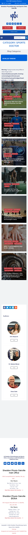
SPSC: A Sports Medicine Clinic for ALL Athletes (13, 247)
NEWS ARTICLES (7, 153)
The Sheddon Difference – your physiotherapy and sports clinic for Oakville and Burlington (13, 275)
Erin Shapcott (8, 107)
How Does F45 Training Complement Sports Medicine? (13, 190)
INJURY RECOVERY (18, 243)
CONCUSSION (15, 241)
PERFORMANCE (17, 209)
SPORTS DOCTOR (17, 96)
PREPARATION (7, 211)
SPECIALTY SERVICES (9, 125)
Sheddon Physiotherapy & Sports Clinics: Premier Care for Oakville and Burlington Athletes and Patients (14, 131)
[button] (1, 37)
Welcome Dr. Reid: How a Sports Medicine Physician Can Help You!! (13, 103)
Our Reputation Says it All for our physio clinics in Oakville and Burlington (13, 160)
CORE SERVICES (16, 123)
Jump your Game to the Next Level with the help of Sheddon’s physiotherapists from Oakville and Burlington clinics (13, 217)
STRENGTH (7, 186)
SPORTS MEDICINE (8, 98)
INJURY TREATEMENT (9, 270)
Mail (14, 340)
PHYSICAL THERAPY (8, 96)
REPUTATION (14, 153)
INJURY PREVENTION (8, 209)
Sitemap (14, 529)
